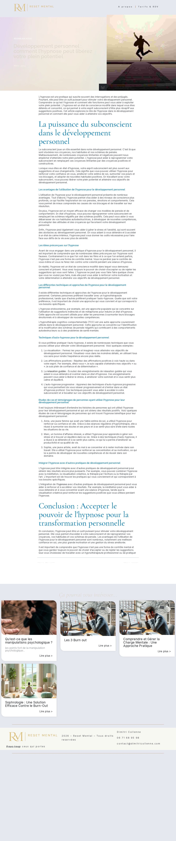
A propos (125, 6)
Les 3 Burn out (75, 640)
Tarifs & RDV (148, 6)
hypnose (62, 484)
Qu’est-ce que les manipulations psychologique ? (28, 640)
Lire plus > (46, 655)
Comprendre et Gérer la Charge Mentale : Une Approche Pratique (141, 642)
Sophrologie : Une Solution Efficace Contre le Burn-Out (26, 704)
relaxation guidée (56, 371)
